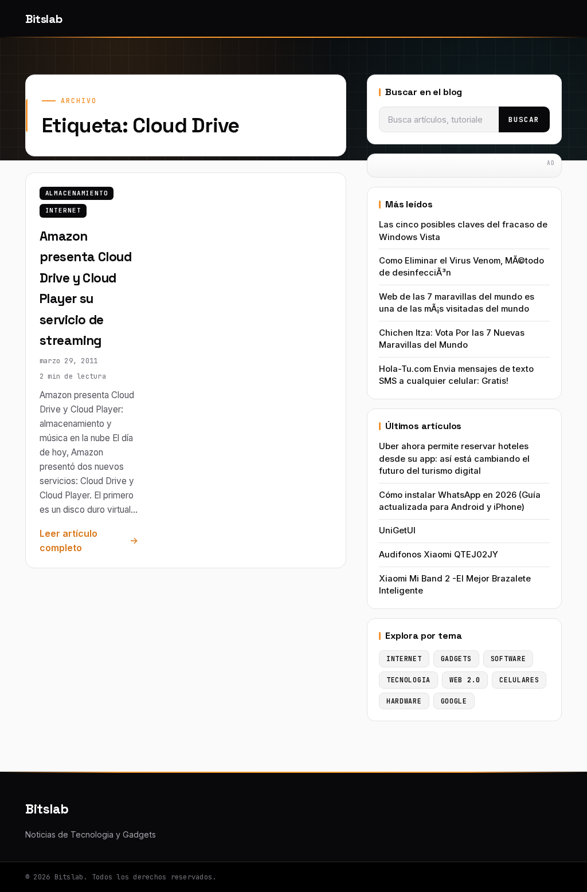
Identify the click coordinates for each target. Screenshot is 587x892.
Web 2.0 (464, 679)
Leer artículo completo (68, 541)
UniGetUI (397, 530)
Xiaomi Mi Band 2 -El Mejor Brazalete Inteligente (455, 584)
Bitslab (43, 18)
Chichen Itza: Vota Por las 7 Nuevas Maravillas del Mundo (452, 339)
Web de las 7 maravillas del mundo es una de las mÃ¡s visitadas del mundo (456, 303)
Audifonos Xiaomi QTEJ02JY (438, 554)
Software (508, 658)
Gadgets (456, 658)
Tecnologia (408, 679)
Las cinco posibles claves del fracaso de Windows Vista (463, 230)
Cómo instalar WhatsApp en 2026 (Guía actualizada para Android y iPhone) (460, 501)
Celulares (519, 679)
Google (454, 701)
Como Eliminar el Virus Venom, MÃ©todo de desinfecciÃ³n (461, 267)
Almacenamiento (76, 193)
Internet (63, 210)
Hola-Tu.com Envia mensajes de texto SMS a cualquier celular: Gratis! (456, 375)
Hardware (404, 701)
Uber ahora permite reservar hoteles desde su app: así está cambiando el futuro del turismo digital (454, 458)
